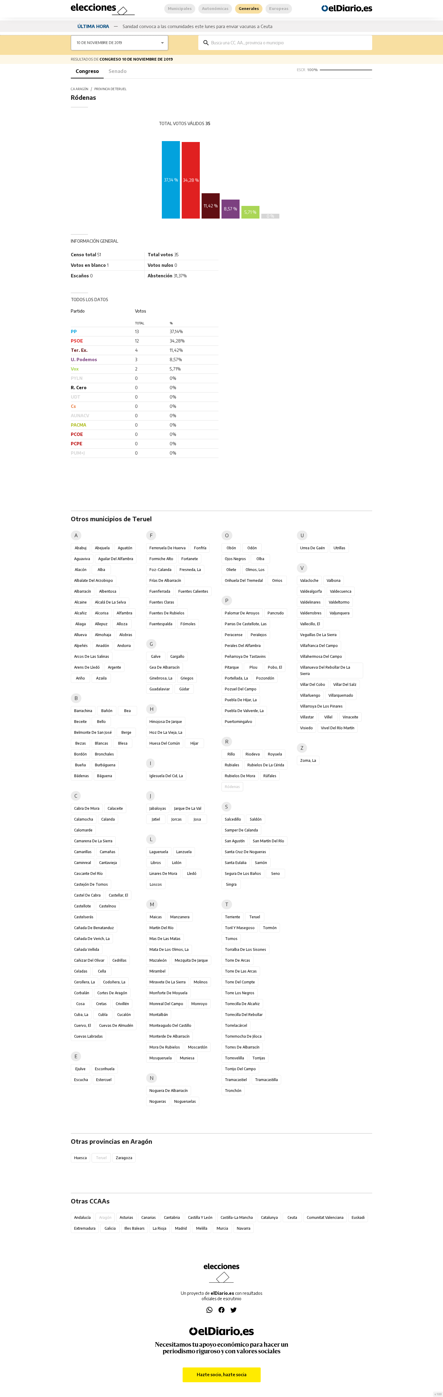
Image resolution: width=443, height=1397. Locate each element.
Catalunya (269, 1217)
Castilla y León (200, 1217)
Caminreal (82, 862)
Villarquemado (340, 695)
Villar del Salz (345, 684)
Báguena (104, 776)
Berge (126, 732)
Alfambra (124, 613)
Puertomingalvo (238, 721)
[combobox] (289, 42)
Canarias (148, 1217)
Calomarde (83, 830)
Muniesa (187, 1058)
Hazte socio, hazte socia (222, 1374)
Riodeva (253, 754)
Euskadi (358, 1217)
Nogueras (157, 1101)
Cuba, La (81, 1014)
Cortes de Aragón (112, 993)
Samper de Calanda (241, 830)
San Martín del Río (268, 841)
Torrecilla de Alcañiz (242, 1003)
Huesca (80, 1158)
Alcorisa (101, 613)
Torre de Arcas (237, 960)
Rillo (231, 754)
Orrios (277, 580)
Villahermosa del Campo (321, 656)
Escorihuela (105, 1069)
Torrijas (258, 1058)
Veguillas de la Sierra (318, 634)
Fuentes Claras (161, 602)
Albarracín (82, 591)
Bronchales (104, 754)
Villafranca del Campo (319, 645)
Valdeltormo (339, 602)
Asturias (126, 1217)
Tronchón (233, 1090)
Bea (127, 710)
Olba (260, 559)
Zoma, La (308, 760)
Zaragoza (124, 1158)
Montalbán (158, 1014)
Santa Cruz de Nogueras (245, 852)
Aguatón (125, 548)
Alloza (122, 624)
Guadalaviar (159, 689)
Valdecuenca (340, 591)
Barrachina (83, 710)
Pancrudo (276, 613)
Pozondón (265, 678)
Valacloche (309, 580)
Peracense (234, 634)
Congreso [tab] (87, 71)
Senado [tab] (117, 71)
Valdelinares (310, 602)
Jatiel (156, 819)
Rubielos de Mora (240, 776)
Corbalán (81, 993)
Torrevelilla (234, 1058)
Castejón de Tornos (91, 884)
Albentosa (107, 591)
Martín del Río (161, 928)
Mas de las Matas (165, 938)
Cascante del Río (88, 873)
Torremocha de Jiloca (243, 1036)
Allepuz (101, 624)
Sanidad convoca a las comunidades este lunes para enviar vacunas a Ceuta (197, 26)
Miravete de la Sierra (167, 982)
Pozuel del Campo (240, 689)
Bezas (80, 743)
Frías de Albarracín (165, 580)
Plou (253, 667)
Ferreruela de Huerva (167, 548)
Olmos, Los (255, 569)
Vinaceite (350, 717)
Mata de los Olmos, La (169, 949)
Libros (156, 862)
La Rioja (159, 1228)
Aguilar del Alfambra (115, 559)
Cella (102, 971)
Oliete (231, 569)
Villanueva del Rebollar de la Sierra (325, 670)
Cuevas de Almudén (116, 1025)
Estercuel (104, 1079)
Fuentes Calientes (193, 591)
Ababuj (80, 548)
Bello (101, 721)
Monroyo (199, 1003)
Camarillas (83, 852)
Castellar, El (118, 895)
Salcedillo (233, 819)
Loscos (156, 884)
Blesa (122, 743)
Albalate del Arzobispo (93, 580)
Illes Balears (134, 1228)
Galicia (110, 1228)
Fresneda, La (190, 569)
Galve (156, 656)
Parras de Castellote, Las (246, 624)
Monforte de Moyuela (168, 993)
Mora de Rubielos (164, 1047)
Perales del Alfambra (243, 645)
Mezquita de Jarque (191, 960)
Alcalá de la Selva (110, 602)
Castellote (82, 906)
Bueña (80, 765)
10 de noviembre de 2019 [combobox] (99, 42)
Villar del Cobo (312, 684)
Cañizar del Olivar (89, 960)
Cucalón (124, 1014)
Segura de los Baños (243, 873)
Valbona (334, 580)
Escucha (81, 1079)
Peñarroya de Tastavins (245, 656)
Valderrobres (311, 613)
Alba (101, 569)
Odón (252, 548)
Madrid (181, 1228)
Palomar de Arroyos (242, 613)
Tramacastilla (266, 1079)
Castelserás (83, 917)
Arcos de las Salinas (91, 656)
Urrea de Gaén (312, 548)
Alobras (125, 634)
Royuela (275, 754)
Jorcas (176, 819)
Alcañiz (80, 613)
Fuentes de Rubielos (166, 613)
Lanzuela (184, 852)
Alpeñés (81, 645)
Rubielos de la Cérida (265, 765)
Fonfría (200, 548)
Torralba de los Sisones (245, 949)
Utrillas (339, 548)
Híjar (194, 743)
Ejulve (80, 1069)
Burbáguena (105, 765)
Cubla (103, 1014)
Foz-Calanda (160, 569)
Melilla (201, 1228)
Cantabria (172, 1217)
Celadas (80, 971)
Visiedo (306, 728)
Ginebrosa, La (160, 678)
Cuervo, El (82, 1025)
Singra (231, 884)
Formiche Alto (161, 559)
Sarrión (261, 862)
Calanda (108, 819)
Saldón (256, 819)
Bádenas (81, 776)
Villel (328, 717)
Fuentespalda (160, 624)
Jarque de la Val (187, 808)
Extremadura (85, 1228)
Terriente (232, 917)
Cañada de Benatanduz (94, 928)
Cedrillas (119, 960)
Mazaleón (158, 960)
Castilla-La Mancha (237, 1217)
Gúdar (184, 689)
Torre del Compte (240, 982)
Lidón (176, 862)
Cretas (101, 1003)
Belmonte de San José (93, 732)
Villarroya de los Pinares (321, 706)
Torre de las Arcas (241, 971)
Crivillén (122, 1003)
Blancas (101, 743)
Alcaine (80, 602)
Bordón (80, 754)
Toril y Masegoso (240, 928)
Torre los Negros (239, 993)
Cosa (80, 1003)
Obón (231, 548)
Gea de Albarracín (164, 667)
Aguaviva (82, 559)
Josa (197, 819)
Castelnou (107, 906)
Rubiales (232, 765)
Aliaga (80, 624)
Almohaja (103, 634)
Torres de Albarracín (242, 1047)
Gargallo (177, 656)
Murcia (222, 1228)
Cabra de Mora (86, 808)
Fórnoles (188, 624)
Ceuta (292, 1217)
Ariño (80, 678)
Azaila (101, 678)
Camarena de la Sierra (93, 841)
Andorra (124, 645)
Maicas (156, 917)
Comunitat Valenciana (325, 1217)
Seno (275, 873)
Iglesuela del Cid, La (166, 776)
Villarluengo (310, 695)
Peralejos (259, 634)
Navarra (243, 1228)
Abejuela (102, 548)
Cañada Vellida (86, 949)
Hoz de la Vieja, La (165, 732)
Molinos (201, 982)
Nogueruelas (185, 1101)
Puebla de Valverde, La (244, 710)
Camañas (107, 852)
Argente (114, 667)
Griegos (187, 678)
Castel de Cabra (87, 895)
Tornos (231, 938)
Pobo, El (275, 667)
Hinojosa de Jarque (165, 721)
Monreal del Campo (166, 1003)
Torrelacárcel (236, 1025)
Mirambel (157, 971)
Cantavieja (108, 862)
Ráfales (269, 776)
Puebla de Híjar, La (241, 700)
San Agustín (235, 841)
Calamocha (83, 819)
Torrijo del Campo (240, 1069)
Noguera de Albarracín (168, 1090)
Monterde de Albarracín (169, 1036)
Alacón (80, 569)
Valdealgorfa (311, 591)
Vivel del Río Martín (337, 728)
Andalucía (82, 1217)
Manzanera (180, 917)
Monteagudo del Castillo (170, 1025)
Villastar (307, 717)
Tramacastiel (236, 1079)
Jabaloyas (157, 808)
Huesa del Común (164, 743)
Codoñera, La (114, 982)
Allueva (80, 634)
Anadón (102, 645)
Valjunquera (340, 613)
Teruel (254, 917)
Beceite (80, 721)
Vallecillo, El (310, 624)
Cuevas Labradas (88, 1036)
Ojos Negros (235, 559)
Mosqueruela (160, 1058)
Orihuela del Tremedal (244, 580)
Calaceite (115, 808)
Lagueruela (158, 852)
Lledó (191, 873)
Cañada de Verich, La (92, 938)
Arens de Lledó (87, 667)
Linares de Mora (163, 873)
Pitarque (232, 667)
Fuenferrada (159, 591)
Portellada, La (236, 678)
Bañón (106, 710)
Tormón (270, 928)
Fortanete (189, 559)
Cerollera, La (84, 982)
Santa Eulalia (236, 862)
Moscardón (197, 1047)
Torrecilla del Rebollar (243, 1014)
